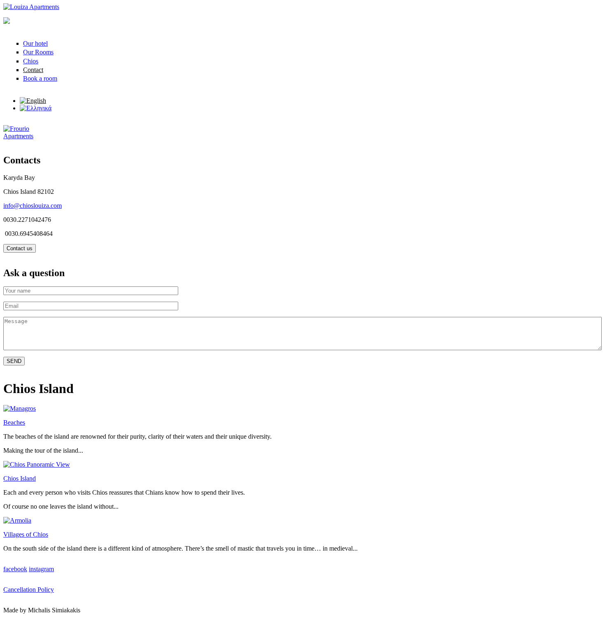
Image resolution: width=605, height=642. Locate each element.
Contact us (20, 248)
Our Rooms (38, 52)
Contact (33, 69)
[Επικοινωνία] (35, 108)
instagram (41, 568)
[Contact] (33, 100)
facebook (15, 568)
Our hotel (35, 43)
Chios (30, 61)
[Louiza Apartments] (31, 6)
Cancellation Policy (28, 589)
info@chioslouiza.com (32, 205)
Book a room (40, 78)
